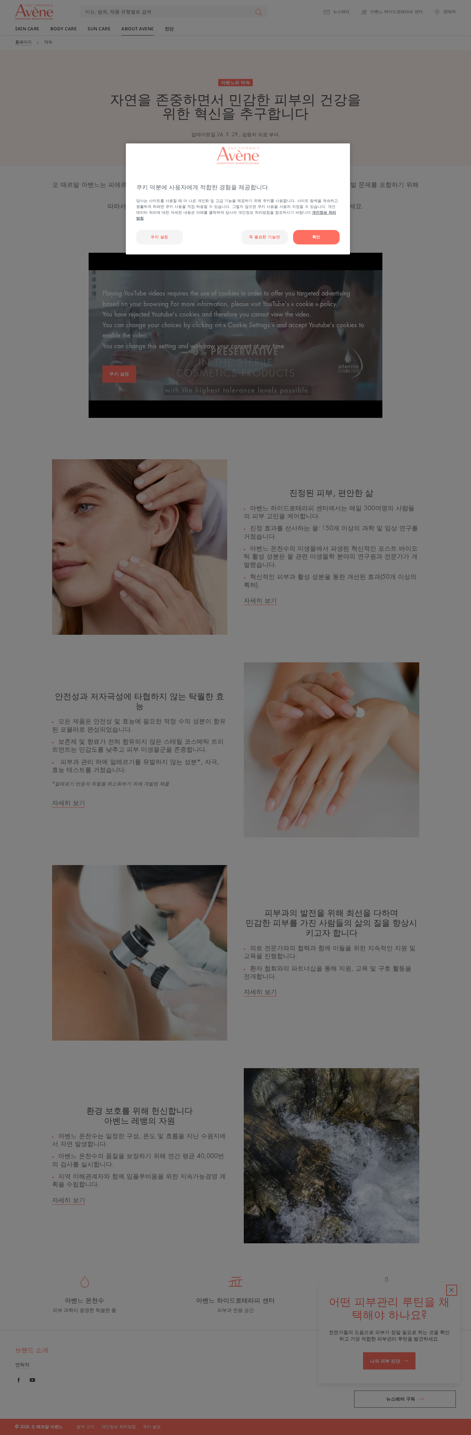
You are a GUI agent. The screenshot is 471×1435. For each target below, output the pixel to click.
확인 (316, 237)
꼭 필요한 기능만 (264, 237)
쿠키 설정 (159, 237)
